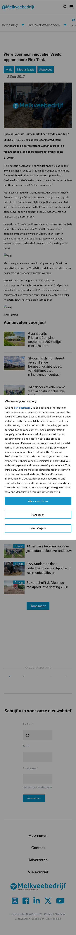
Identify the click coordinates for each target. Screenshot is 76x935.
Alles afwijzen (38, 528)
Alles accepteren (38, 501)
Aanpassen (38, 514)
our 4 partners (22, 407)
